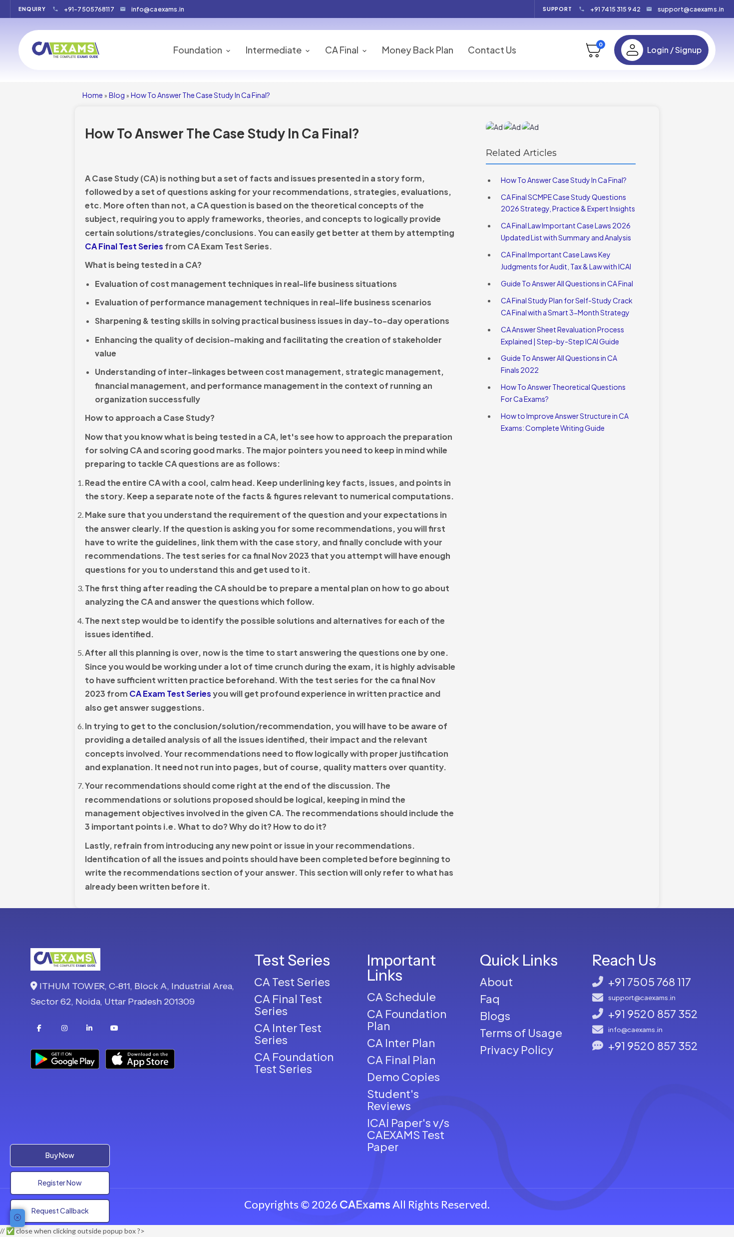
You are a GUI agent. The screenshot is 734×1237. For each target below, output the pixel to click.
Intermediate (274, 49)
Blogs (495, 1016)
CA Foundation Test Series (294, 1063)
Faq (490, 999)
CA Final (342, 49)
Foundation (198, 49)
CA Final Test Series (124, 246)
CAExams (365, 1204)
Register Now (60, 1182)
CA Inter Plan (401, 1043)
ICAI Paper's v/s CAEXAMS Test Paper (408, 1135)
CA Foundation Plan (406, 1020)
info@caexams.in (158, 9)
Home (92, 94)
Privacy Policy (516, 1050)
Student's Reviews (393, 1100)
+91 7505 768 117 (649, 981)
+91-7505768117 (89, 9)
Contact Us (492, 49)
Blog (117, 94)
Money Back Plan (417, 49)
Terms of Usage (521, 1033)
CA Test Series (292, 982)
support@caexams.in (691, 9)
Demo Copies (403, 1077)
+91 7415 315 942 (615, 9)
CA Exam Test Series (170, 693)
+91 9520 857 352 (653, 1013)
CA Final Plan (401, 1060)
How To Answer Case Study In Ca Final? (564, 179)
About (496, 982)
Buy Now (59, 1155)
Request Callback (60, 1210)
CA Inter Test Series (288, 1034)
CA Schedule (401, 997)
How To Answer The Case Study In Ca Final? (200, 94)
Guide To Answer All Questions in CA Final (567, 283)
